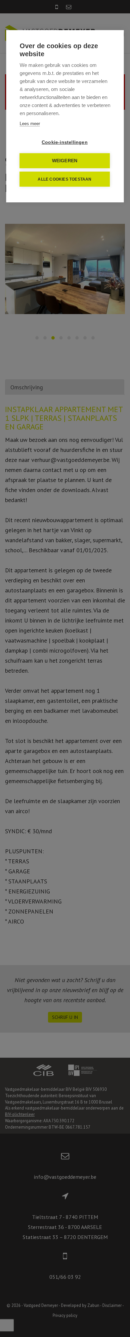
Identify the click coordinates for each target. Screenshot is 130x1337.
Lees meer (30, 123)
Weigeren (65, 160)
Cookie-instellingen (65, 142)
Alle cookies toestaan (64, 179)
